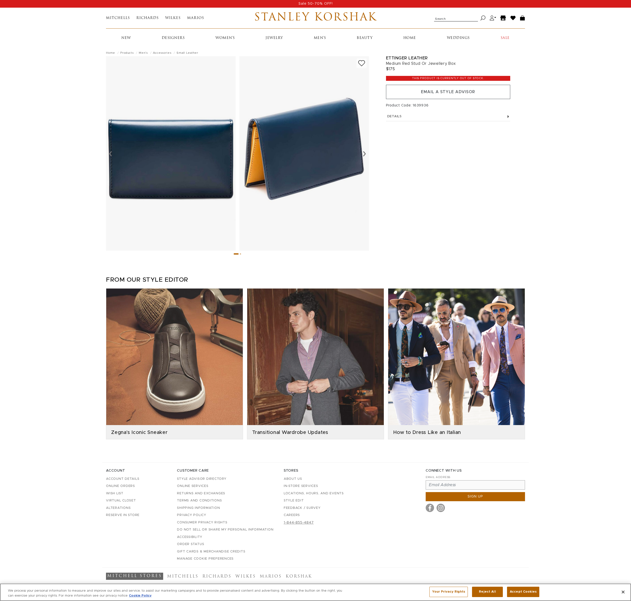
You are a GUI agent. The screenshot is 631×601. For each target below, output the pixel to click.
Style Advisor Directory (201, 479)
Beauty (364, 38)
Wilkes (173, 18)
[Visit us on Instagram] (441, 508)
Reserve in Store (123, 515)
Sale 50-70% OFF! (315, 3)
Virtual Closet (121, 500)
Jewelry (274, 38)
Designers (173, 38)
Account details (122, 479)
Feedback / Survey (302, 508)
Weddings (458, 38)
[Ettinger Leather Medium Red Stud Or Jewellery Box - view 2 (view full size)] (304, 153)
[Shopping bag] (522, 18)
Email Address (438, 477)
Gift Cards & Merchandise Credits (211, 551)
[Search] (483, 18)
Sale (505, 38)
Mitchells (118, 18)
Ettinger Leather (407, 58)
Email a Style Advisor (448, 92)
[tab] (236, 254)
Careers (292, 515)
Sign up (475, 496)
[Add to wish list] (362, 63)
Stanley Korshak (315, 18)
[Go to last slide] (110, 153)
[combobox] (456, 18)
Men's (320, 38)
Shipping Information (198, 508)
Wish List (114, 493)
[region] (315, 592)
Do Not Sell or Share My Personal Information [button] (225, 529)
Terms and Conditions (199, 500)
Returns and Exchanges (201, 493)
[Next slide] (364, 153)
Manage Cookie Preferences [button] (205, 558)
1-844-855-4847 (299, 522)
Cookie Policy (140, 595)
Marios (195, 18)
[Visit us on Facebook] (430, 508)
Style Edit (294, 500)
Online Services (192, 486)
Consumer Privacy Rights (202, 522)
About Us (293, 479)
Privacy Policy (191, 515)
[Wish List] (513, 18)
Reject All (487, 591)
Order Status (190, 544)
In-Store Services (301, 486)
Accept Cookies (523, 591)
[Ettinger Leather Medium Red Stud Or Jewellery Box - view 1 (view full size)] (171, 153)
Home (409, 38)
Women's (225, 38)
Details (394, 116)
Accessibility (189, 537)
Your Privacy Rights (448, 591)
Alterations (118, 508)
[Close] (623, 591)
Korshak (299, 577)
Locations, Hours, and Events (314, 493)
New (126, 38)
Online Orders (120, 486)
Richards (147, 18)
